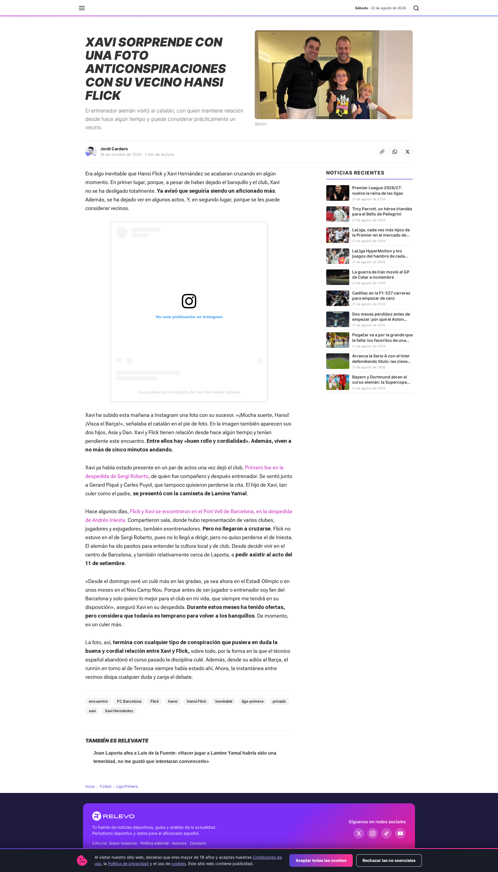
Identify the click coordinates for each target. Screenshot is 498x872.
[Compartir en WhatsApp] (395, 152)
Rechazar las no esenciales (389, 860)
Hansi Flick (196, 701)
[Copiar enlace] (382, 152)
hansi (173, 701)
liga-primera (252, 701)
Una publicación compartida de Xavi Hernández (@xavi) (189, 392)
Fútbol (105, 786)
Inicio (90, 786)
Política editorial (154, 843)
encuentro (98, 701)
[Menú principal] (82, 8)
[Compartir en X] (407, 152)
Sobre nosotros (123, 843)
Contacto (198, 843)
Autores (179, 843)
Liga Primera (127, 786)
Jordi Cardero (114, 148)
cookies (178, 863)
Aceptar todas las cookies (321, 860)
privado (279, 701)
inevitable (224, 701)
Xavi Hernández (119, 710)
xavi (92, 710)
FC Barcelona (129, 701)
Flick (154, 701)
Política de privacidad (128, 863)
